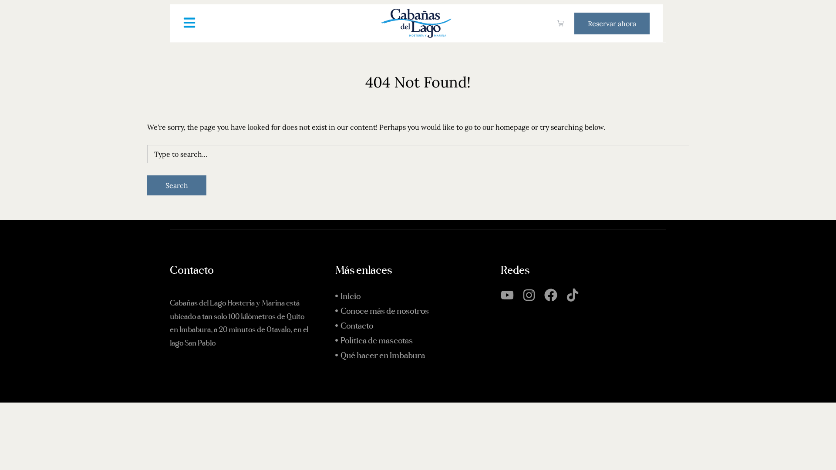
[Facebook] (550, 295)
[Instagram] (529, 295)
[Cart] (560, 23)
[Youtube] (507, 295)
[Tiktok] (572, 295)
